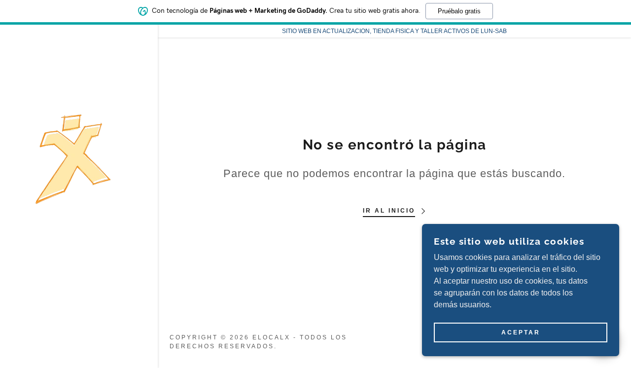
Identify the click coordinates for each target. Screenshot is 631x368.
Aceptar (520, 332)
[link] (73, 158)
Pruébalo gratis (459, 11)
